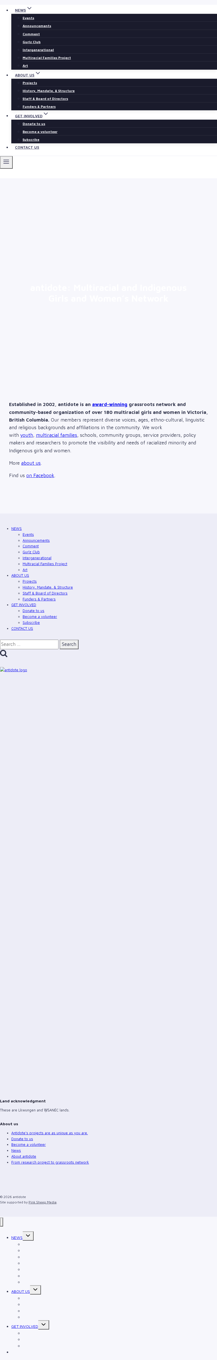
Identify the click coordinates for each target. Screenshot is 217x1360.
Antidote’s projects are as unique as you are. (49, 1133)
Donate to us (34, 124)
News (16, 1150)
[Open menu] (6, 162)
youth (26, 435)
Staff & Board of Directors (45, 98)
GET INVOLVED (23, 604)
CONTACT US (27, 147)
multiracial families (56, 435)
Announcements (37, 26)
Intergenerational (38, 50)
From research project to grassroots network (50, 1162)
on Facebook (40, 475)
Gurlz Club (32, 42)
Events (28, 18)
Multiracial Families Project (47, 58)
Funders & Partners (39, 106)
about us (31, 463)
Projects (30, 83)
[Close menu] (1, 1222)
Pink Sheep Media (43, 1202)
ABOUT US (20, 575)
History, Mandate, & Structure (49, 91)
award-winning (109, 404)
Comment (31, 34)
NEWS (16, 528)
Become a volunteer (40, 132)
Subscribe (31, 139)
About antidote (23, 1156)
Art (25, 65)
